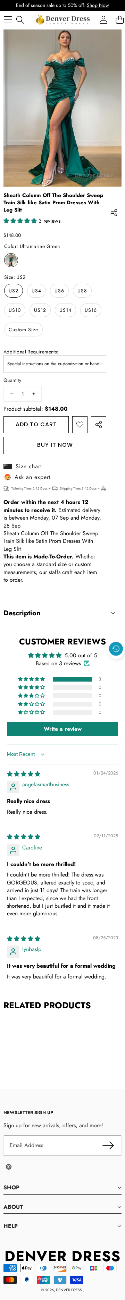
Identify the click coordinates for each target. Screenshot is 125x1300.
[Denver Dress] (63, 20)
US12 (40, 310)
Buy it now (55, 445)
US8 (82, 290)
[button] (116, 665)
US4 (36, 290)
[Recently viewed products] (116, 649)
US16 (91, 310)
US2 (13, 290)
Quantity (12, 380)
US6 (59, 290)
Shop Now (98, 5)
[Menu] (8, 19)
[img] (23, 774)
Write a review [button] (63, 729)
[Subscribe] (108, 1145)
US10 (15, 310)
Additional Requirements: (31, 352)
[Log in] (103, 19)
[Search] (20, 19)
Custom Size (23, 329)
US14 (65, 310)
